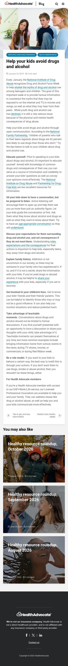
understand (17, 227)
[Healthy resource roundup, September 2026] (34, 509)
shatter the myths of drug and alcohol (35, 87)
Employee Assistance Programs (21, 55)
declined (15, 113)
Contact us (34, 642)
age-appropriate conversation (35, 223)
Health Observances (47, 55)
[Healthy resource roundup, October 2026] (34, 458)
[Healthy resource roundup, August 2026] (34, 559)
